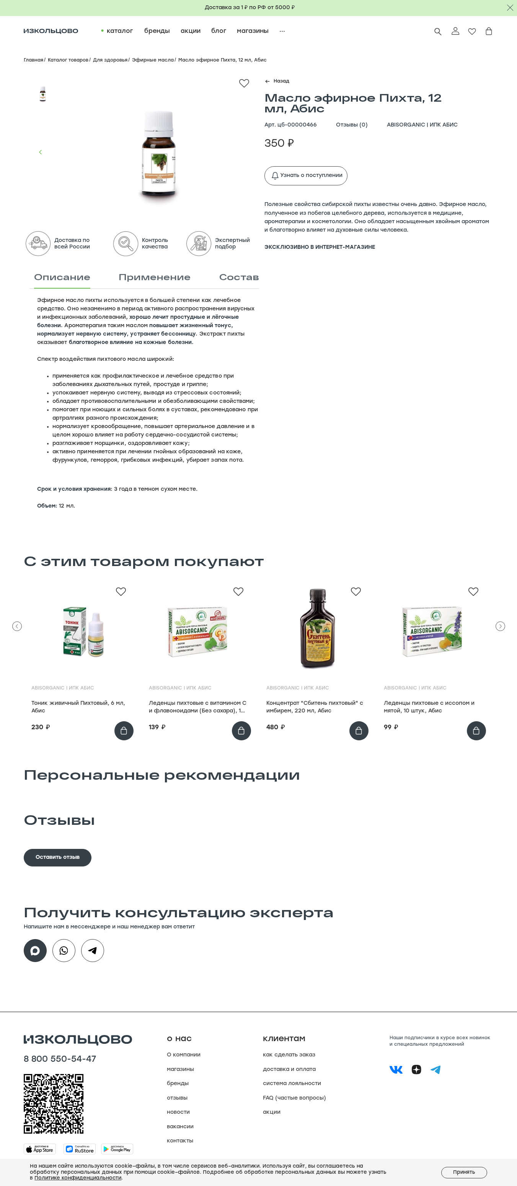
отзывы (177, 1098)
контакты (180, 1141)
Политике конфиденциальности (77, 1178)
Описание (62, 277)
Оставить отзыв (58, 857)
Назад (281, 81)
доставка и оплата (289, 1069)
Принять (464, 1172)
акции (272, 1112)
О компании (184, 1055)
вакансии (180, 1127)
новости (178, 1112)
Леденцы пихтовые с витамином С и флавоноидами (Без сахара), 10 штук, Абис (197, 708)
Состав (239, 277)
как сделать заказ (289, 1055)
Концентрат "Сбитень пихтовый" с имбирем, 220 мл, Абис (314, 707)
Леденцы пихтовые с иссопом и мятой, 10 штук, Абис (429, 707)
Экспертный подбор (232, 244)
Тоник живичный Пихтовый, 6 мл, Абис (78, 707)
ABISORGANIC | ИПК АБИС (422, 125)
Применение (155, 277)
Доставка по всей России (72, 244)
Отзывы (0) (352, 125)
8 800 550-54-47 (60, 1060)
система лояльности (292, 1084)
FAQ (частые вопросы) (294, 1098)
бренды (178, 1084)
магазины (180, 1069)
